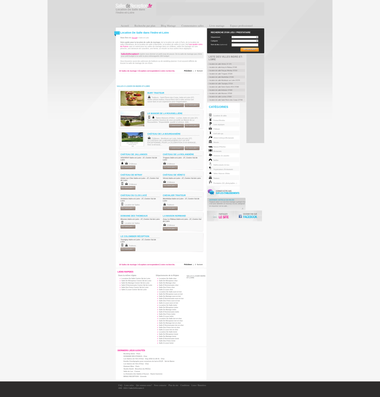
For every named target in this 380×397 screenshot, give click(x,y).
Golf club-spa (218, 133)
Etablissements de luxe (221, 165)
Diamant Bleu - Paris (131, 366)
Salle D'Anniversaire (168, 285)
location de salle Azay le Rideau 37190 (223, 67)
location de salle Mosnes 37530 (220, 93)
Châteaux (216, 129)
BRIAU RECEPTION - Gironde (135, 376)
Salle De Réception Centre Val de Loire (136, 281)
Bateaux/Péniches (219, 146)
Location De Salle (167, 278)
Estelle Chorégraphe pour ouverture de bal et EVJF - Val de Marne (149, 361)
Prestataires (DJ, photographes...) (225, 183)
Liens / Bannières (198, 385)
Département (215, 37)
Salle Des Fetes (167, 287)
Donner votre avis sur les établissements (223, 191)
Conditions (184, 385)
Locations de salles (220, 115)
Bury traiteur (155, 93)
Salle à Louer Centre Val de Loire (134, 289)
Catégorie (214, 41)
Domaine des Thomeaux (134, 216)
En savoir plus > (192, 105)
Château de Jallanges (134, 154)
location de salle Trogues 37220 (220, 74)
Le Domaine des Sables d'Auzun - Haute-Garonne (143, 374)
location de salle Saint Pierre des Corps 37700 (226, 100)
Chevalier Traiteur (174, 195)
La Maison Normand (174, 216)
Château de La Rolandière (178, 154)
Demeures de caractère (221, 155)
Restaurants (217, 151)
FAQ (120, 385)
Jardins (215, 160)
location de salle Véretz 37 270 (220, 64)
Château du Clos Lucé (134, 195)
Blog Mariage (168, 25)
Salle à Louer (166, 289)
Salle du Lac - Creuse (132, 371)
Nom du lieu (219, 44)
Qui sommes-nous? (144, 385)
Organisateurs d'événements (223, 169)
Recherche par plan (144, 25)
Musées (216, 142)
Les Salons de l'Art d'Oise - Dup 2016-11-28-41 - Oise (144, 359)
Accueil (125, 25)
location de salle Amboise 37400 (220, 90)
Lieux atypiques (219, 124)
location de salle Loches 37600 (220, 97)
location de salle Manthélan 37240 (221, 77)
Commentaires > (176, 105)
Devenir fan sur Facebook (248, 215)
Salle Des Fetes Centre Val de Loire (134, 287)
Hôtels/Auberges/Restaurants (223, 138)
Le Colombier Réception (135, 236)
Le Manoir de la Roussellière (164, 113)
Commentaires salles (192, 25)
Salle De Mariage (167, 283)
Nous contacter (160, 385)
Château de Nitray (131, 175)
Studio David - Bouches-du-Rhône (137, 369)
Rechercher (249, 49)
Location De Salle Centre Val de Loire (135, 278)
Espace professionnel (241, 25)
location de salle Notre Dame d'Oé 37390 (224, 87)
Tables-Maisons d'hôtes (221, 173)
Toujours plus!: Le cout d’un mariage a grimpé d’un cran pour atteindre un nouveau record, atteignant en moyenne (227, 204)
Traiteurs (216, 178)
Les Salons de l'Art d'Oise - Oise (136, 364)
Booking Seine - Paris (132, 354)
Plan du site (173, 385)
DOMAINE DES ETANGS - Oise (135, 356)
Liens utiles (129, 385)
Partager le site (221, 215)
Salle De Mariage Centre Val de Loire (135, 283)
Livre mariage (216, 25)
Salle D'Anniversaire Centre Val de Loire (136, 285)
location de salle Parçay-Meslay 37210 (223, 70)
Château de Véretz (174, 175)
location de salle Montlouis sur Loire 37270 (224, 80)
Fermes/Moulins (219, 120)
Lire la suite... (223, 206)
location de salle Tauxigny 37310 (221, 83)
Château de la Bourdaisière (163, 134)
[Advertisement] (155, 78)
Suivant (200, 71)
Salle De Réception (168, 281)
